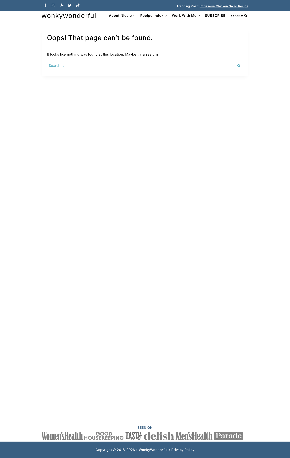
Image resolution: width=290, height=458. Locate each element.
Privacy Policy (183, 450)
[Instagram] (53, 5)
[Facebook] (45, 5)
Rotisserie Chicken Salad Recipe (224, 6)
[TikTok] (78, 5)
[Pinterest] (61, 5)
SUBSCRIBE (215, 16)
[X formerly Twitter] (69, 5)
